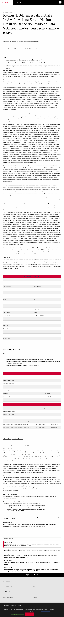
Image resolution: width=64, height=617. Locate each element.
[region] (32, 610)
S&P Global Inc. (7, 591)
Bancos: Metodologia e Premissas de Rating (16, 357)
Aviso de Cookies (45, 611)
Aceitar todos (29, 614)
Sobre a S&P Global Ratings (8, 586)
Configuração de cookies (17, 614)
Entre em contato (36, 586)
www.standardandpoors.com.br (27, 518)
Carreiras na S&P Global (7, 597)
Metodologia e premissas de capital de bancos (16, 365)
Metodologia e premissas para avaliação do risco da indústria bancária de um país (24, 359)
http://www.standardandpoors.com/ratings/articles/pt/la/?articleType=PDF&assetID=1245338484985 (32, 507)
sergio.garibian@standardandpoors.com (38, 48)
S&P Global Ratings (9, 581)
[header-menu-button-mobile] (60, 2)
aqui (28, 445)
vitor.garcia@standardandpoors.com (32, 41)
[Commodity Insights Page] (35, 575)
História (35, 597)
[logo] (6, 2)
